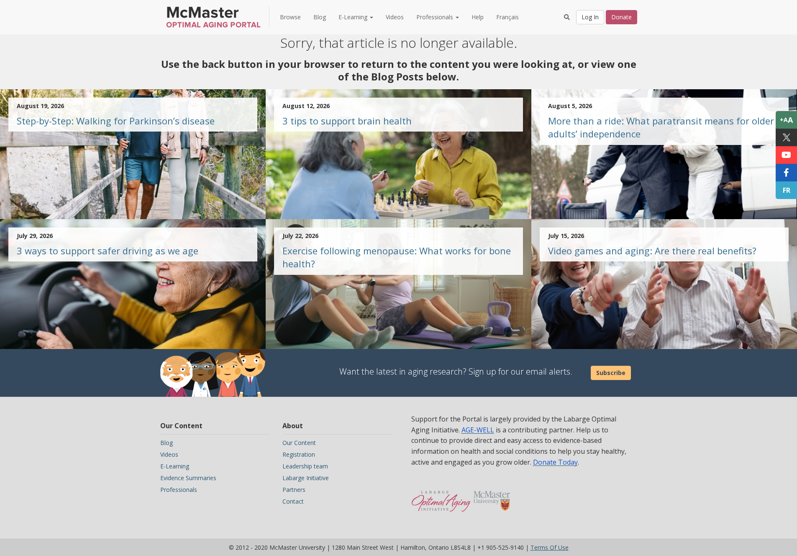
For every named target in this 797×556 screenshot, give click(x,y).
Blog (319, 17)
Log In (590, 17)
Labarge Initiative (305, 478)
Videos (395, 17)
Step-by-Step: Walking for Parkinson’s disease (116, 120)
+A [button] (786, 120)
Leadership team (305, 466)
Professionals (178, 490)
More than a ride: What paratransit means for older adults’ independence (661, 127)
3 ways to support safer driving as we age (107, 250)
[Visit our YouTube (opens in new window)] (786, 155)
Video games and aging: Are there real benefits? (652, 250)
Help (478, 17)
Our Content (299, 443)
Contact (293, 501)
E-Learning (174, 466)
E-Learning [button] (353, 17)
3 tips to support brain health (347, 120)
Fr (786, 190)
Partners (293, 490)
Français (507, 17)
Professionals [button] (435, 17)
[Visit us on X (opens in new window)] (786, 137)
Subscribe (610, 373)
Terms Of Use (549, 547)
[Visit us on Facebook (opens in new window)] (786, 172)
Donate (621, 17)
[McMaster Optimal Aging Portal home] (441, 497)
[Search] (567, 17)
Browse (290, 17)
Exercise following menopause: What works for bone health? (396, 257)
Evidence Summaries (188, 478)
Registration (298, 454)
